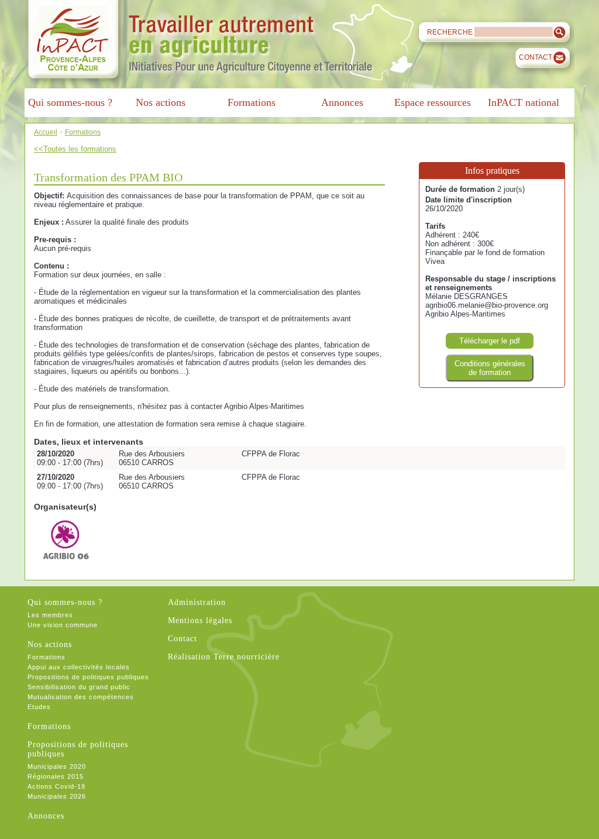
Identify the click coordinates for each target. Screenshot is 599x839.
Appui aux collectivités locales (78, 666)
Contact (535, 57)
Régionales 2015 (55, 776)
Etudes (39, 706)
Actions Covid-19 (56, 786)
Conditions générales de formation (490, 368)
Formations (83, 132)
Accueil (45, 132)
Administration (197, 602)
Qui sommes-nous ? (64, 602)
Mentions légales (200, 620)
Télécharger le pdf (489, 340)
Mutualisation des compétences (80, 696)
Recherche (450, 32)
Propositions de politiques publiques (88, 676)
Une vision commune (62, 624)
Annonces (45, 816)
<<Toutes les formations (75, 149)
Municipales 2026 (56, 796)
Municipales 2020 (56, 766)
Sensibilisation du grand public (78, 686)
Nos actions (49, 644)
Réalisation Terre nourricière (224, 656)
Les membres (50, 614)
